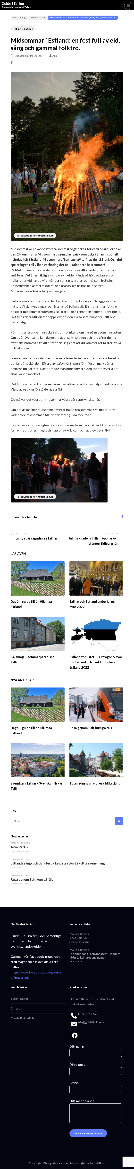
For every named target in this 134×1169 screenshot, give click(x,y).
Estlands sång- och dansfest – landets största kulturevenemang (58, 863)
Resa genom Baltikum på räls (90, 728)
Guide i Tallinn (13, 3)
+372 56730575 (88, 1014)
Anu (54, 55)
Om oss (15, 1008)
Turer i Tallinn (19, 998)
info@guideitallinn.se (91, 1022)
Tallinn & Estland (23, 28)
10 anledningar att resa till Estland (94, 783)
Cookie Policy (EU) (22, 1018)
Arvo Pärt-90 (20, 847)
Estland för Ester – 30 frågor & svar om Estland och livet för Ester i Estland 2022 (95, 662)
